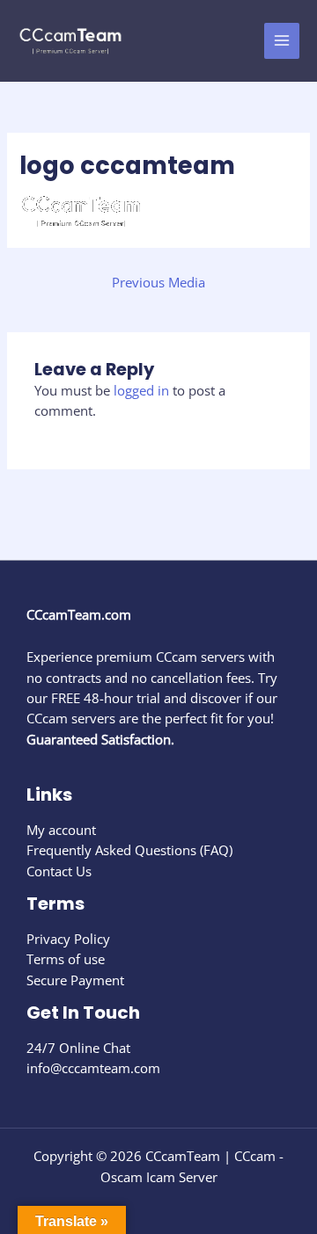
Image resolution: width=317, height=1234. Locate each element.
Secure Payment (75, 980)
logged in (141, 390)
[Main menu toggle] (281, 40)
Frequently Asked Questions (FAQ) (129, 850)
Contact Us (59, 871)
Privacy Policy (68, 938)
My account (61, 829)
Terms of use (65, 959)
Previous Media (158, 282)
